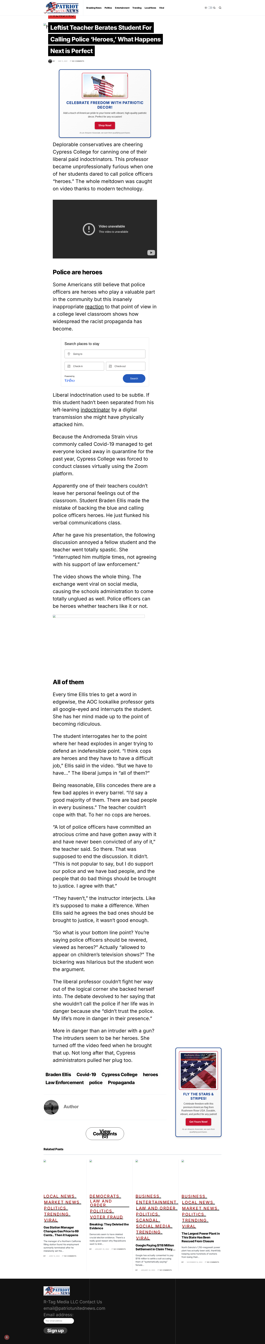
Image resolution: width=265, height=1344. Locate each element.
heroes (150, 1074)
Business (147, 1196)
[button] (210, 7)
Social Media (153, 1226)
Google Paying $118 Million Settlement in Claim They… (155, 1247)
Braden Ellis (58, 1074)
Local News (59, 1196)
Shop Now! (104, 125)
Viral (51, 1220)
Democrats (104, 1196)
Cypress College (119, 1074)
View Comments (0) (105, 1133)
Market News (62, 1202)
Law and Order (101, 1203)
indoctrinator (95, 410)
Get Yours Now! (198, 1121)
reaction (94, 307)
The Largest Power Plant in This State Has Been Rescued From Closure (201, 1237)
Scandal (147, 1220)
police (96, 1082)
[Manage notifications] (6, 1337)
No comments (78, 61)
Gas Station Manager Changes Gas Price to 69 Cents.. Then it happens (61, 1231)
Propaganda (121, 1082)
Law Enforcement (65, 1082)
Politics (55, 1208)
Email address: (58, 1314)
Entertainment (156, 1202)
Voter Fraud (106, 1217)
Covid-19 (86, 1074)
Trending (56, 1214)
